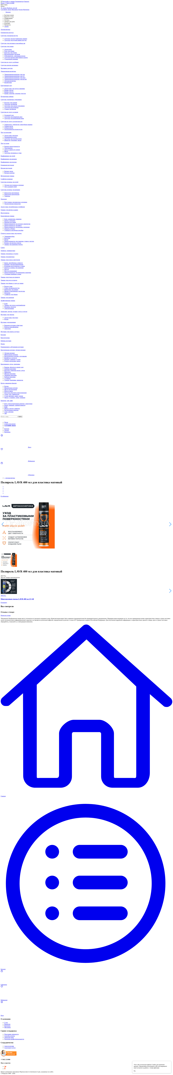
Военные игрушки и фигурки (13, 325)
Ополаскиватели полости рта (13, 129)
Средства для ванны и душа (12, 153)
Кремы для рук (9, 92)
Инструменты (5, 213)
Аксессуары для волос (11, 135)
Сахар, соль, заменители (11, 394)
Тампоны (7, 196)
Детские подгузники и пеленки (14, 185)
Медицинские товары (7, 176)
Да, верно (4, 8)
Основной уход (9, 115)
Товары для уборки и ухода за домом (12, 283)
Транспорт (7, 328)
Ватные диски (8, 171)
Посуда (6, 269)
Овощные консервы (10, 375)
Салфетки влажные (7, 179)
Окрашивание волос (10, 137)
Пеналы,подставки (10, 222)
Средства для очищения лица (13, 117)
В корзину (4, 602)
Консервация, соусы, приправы (10, 364)
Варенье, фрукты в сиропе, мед (14, 367)
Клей (5, 303)
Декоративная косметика (8, 71)
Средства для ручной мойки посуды (15, 40)
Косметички (8, 82)
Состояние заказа (6, 9)
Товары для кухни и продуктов (10, 260)
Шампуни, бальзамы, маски (12, 140)
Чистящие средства (7, 68)
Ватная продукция (6, 168)
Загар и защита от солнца (12, 149)
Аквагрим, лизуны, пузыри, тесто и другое (14, 311)
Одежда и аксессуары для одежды (11, 233)
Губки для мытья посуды (11, 288)
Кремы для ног (9, 90)
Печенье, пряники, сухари (12, 359)
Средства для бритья (10, 104)
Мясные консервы (9, 373)
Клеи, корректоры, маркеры (12, 219)
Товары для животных (8, 257)
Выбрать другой (12, 8)
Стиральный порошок (11, 59)
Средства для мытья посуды (9, 35)
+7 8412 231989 (9, 3)
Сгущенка (7, 378)
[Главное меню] (3, 419)
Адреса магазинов (9, 424)
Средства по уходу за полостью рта (11, 121)
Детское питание (9, 353)
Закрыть (26, 1)
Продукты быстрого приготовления (15, 392)
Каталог (6, 428)
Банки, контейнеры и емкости (13, 263)
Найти (20, 416)
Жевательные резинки (11, 354)
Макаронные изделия (10, 388)
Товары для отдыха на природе (10, 277)
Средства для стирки (7, 46)
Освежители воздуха (7, 32)
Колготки (7, 238)
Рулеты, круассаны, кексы (12, 361)
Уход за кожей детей (10, 186)
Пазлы (3, 344)
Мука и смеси (8, 391)
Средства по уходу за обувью (10, 62)
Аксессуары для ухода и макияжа (14, 88)
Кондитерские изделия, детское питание (13, 350)
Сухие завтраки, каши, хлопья (13, 396)
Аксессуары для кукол (11, 317)
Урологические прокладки (12, 204)
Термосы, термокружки (8, 250)
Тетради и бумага (9, 228)
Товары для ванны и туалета (9, 253)
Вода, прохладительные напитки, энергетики (18, 403)
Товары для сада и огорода (9, 280)
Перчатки (7, 293)
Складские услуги (9, 1048)
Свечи (3, 247)
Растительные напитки (11, 410)
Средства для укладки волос (13, 138)
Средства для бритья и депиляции (11, 99)
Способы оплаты (9, 1036)
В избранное (4, 496)
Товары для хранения (7, 297)
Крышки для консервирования (13, 264)
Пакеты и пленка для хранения (13, 267)
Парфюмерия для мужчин (9, 162)
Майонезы (7, 372)
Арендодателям (9, 1046)
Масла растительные (10, 389)
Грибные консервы (10, 369)
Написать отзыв (6, 615)
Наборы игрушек (6, 341)
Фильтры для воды (10, 307)
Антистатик (8, 49)
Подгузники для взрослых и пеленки (15, 202)
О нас (6, 1022)
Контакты (26, 9)
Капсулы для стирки (10, 52)
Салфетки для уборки (11, 294)
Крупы (6, 386)
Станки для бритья (10, 109)
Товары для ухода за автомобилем (14, 305)
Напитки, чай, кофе (7, 400)
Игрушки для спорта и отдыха (10, 331)
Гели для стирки (9, 51)
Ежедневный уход (6, 85)
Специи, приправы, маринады (13, 380)
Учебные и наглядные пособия (13, 230)
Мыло (6, 151)
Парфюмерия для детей (8, 156)
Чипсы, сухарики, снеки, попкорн (14, 397)
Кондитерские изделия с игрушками (15, 356)
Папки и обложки (9, 220)
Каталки (3, 334)
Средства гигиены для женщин (10, 189)
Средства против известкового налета (16, 57)
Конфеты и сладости (10, 358)
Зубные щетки (8, 128)
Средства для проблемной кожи (14, 118)
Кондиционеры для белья (12, 54)
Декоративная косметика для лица (14, 77)
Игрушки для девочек (7, 314)
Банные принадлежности (12, 146)
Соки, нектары (8, 412)
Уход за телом (5, 143)
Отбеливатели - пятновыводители (14, 56)
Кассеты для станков (10, 102)
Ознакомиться (19, 1)
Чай (5, 413)
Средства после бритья (11, 107)
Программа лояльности (11, 1034)
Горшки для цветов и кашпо (9, 210)
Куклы (6, 319)
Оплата (20, 9)
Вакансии (7, 1024)
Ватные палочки (9, 173)
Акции (6, 427)
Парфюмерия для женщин (9, 159)
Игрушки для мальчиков (8, 322)
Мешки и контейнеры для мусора (14, 291)
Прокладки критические (11, 194)
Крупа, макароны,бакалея (8, 383)
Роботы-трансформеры (11, 327)
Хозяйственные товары (8, 300)
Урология (4, 199)
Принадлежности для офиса (13, 225)
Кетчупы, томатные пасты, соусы (14, 370)
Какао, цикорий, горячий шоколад (14, 405)
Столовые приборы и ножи (12, 274)
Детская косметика (10, 81)
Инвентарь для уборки (11, 289)
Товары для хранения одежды (13, 244)
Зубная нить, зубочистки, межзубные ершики (18, 124)
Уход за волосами (6, 132)
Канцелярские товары (7, 216)
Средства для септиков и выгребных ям (13, 43)
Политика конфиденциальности (14, 1039)
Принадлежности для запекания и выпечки (17, 272)
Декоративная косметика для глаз (14, 74)
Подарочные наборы (7, 96)
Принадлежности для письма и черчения (16, 227)
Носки (6, 239)
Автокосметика (5, 29)
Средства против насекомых (9, 65)
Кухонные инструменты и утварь (14, 266)
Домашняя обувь (9, 236)
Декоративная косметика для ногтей (15, 79)
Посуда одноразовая (10, 271)
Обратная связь (9, 1037)
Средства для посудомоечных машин (15, 38)
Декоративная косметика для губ (14, 76)
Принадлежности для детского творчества (17, 224)
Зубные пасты (8, 126)
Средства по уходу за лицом (9, 112)
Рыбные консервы (9, 377)
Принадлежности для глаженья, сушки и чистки (19, 241)
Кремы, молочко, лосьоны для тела (15, 93)
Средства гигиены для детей (9, 182)
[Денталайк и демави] (8, 1)
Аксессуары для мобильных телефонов (13, 207)
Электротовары (9, 308)
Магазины (15, 9)
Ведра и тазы (8, 286)
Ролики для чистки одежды (12, 243)
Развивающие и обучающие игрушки (12, 347)
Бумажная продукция (7, 165)
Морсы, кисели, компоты (12, 408)
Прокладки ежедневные (11, 193)
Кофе (5, 407)
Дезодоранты (8, 148)
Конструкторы (5, 338)
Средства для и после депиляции (14, 106)
